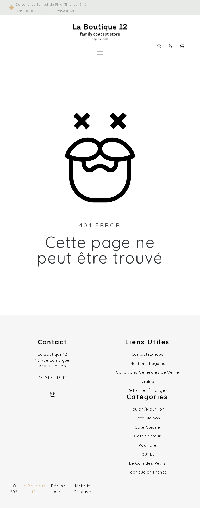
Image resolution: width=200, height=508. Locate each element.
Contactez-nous (148, 354)
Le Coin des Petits (147, 463)
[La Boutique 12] (100, 33)
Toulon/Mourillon (147, 409)
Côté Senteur (147, 436)
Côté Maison (147, 418)
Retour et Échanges (147, 390)
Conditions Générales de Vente (147, 372)
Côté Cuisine (147, 427)
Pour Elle (147, 445)
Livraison (147, 381)
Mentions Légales (147, 363)
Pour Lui (147, 454)
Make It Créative (82, 488)
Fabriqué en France (147, 472)
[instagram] (52, 394)
